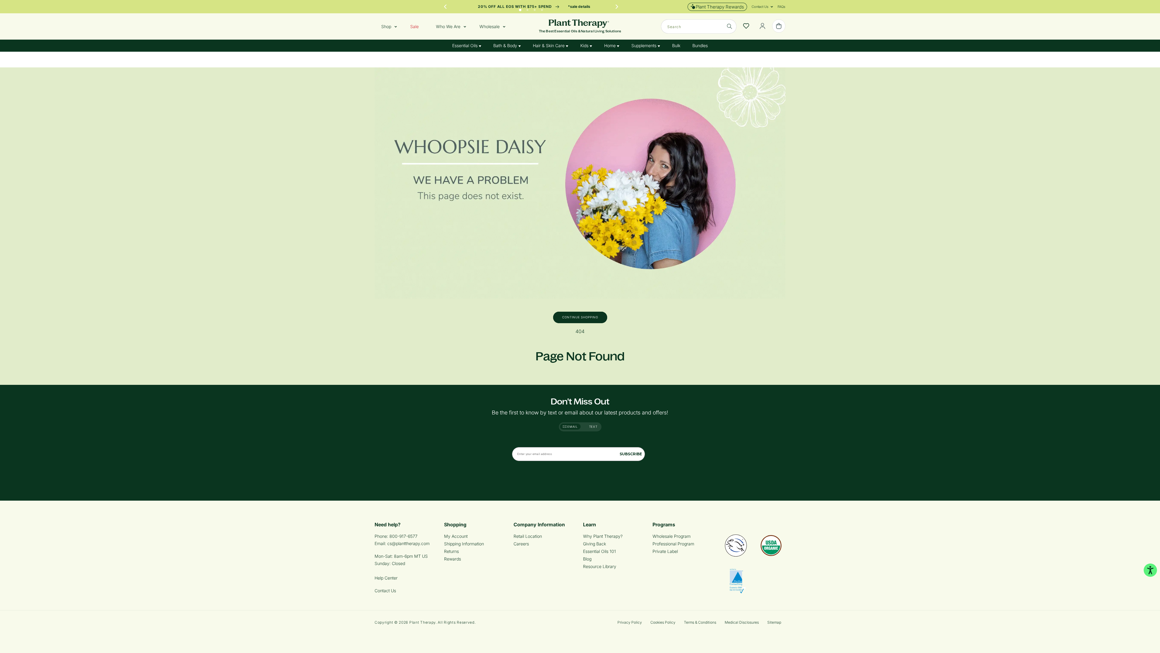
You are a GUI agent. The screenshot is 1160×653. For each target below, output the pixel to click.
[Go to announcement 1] (520, 8)
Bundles (700, 45)
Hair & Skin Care (549, 45)
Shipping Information (464, 543)
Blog (587, 558)
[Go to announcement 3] (534, 8)
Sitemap (774, 622)
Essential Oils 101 (599, 551)
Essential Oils (465, 45)
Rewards (452, 558)
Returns (451, 551)
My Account (456, 536)
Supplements (644, 45)
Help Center (386, 577)
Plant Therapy (422, 622)
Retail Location (528, 536)
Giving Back (594, 543)
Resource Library (599, 566)
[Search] (729, 26)
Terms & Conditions (700, 622)
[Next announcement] (617, 6)
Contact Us (385, 590)
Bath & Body (505, 45)
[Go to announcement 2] (527, 8)
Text (593, 426)
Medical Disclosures (742, 622)
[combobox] (698, 26)
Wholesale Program (671, 536)
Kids (585, 45)
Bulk (676, 45)
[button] (760, 6)
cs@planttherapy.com (408, 543)
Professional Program (673, 543)
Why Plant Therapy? (603, 536)
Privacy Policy (629, 622)
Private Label (665, 551)
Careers (521, 543)
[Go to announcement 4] (542, 8)
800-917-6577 (403, 536)
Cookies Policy (662, 622)
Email (572, 426)
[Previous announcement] (445, 6)
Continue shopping (580, 317)
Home (610, 45)
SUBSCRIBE (631, 454)
